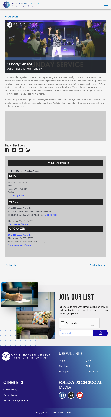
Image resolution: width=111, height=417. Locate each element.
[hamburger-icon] (106, 5)
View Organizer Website (20, 245)
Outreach (10, 265)
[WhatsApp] (27, 149)
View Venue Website (18, 224)
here (25, 106)
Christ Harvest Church (19, 235)
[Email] (20, 149)
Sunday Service (18, 196)
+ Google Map (50, 215)
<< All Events (12, 17)
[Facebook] (8, 149)
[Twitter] (14, 149)
